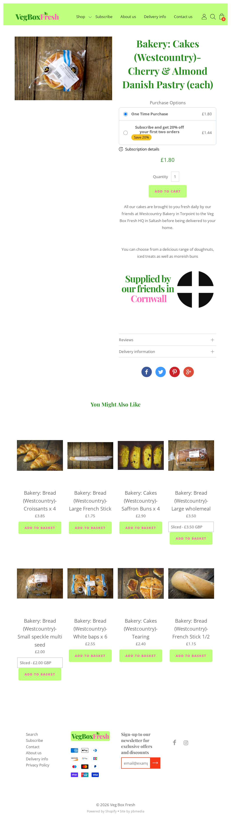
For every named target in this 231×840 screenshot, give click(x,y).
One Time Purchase (149, 114)
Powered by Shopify (102, 811)
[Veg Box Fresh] (146, 372)
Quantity (160, 176)
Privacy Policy (37, 765)
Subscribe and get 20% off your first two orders (159, 129)
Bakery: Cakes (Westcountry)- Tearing (140, 628)
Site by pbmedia (132, 811)
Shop (80, 16)
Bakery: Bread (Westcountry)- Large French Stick (90, 500)
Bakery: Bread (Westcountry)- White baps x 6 (90, 628)
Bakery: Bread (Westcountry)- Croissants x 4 (40, 500)
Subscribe (104, 16)
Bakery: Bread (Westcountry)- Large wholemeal (191, 500)
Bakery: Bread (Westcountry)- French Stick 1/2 (191, 628)
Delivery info (155, 16)
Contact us (183, 16)
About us (128, 16)
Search (32, 734)
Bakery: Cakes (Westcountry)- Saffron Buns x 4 (141, 500)
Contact (32, 746)
